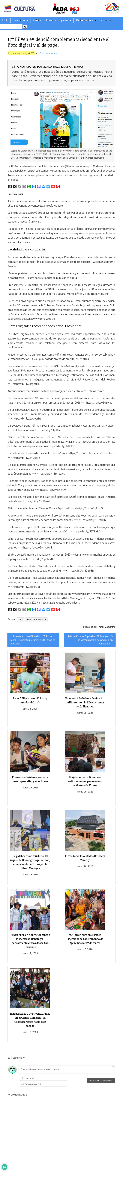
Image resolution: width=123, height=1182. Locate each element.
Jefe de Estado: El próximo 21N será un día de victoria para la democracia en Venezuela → (90, 640)
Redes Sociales (84, 20)
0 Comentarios (47, 53)
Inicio (5, 20)
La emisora (19, 20)
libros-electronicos (36, 619)
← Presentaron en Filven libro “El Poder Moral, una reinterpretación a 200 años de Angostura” (32, 640)
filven (20, 619)
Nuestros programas (57, 20)
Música (37, 20)
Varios (104, 20)
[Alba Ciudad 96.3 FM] (61, 8)
